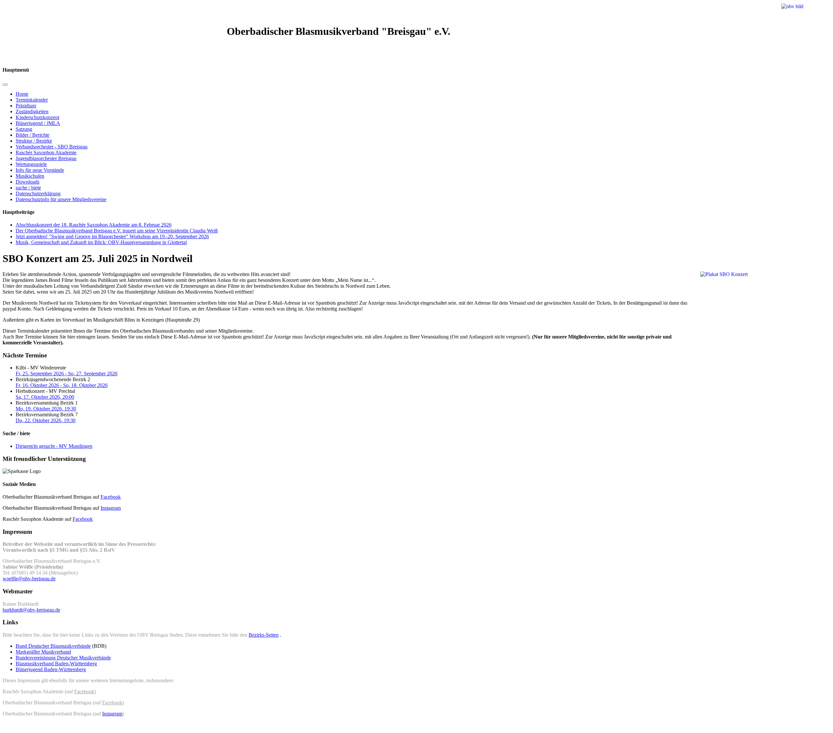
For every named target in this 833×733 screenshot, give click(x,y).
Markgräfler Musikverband (43, 652)
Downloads (27, 182)
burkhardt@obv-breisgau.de (31, 610)
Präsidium (26, 105)
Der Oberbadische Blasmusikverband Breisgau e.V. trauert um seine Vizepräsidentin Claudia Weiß (117, 230)
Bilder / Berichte (32, 135)
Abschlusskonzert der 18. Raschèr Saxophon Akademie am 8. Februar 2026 (93, 225)
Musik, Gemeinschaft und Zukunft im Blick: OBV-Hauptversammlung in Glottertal (101, 242)
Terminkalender (32, 100)
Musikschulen (30, 176)
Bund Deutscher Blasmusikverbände (53, 646)
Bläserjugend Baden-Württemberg (51, 669)
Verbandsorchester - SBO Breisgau (52, 146)
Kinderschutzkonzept (37, 117)
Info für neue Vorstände (40, 170)
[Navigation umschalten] (5, 85)
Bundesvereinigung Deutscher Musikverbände (63, 657)
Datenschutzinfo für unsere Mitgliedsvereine (61, 199)
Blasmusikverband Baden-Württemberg (56, 663)
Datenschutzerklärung (38, 193)
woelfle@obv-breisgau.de (29, 578)
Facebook (111, 497)
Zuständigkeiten (32, 111)
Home (22, 94)
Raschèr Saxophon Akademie (46, 152)
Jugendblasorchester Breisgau (46, 158)
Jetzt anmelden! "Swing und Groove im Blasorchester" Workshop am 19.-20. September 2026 (112, 236)
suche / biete (28, 187)
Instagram (111, 508)
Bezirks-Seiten (264, 635)
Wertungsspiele (31, 164)
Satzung (24, 129)
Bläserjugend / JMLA (38, 123)
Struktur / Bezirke (34, 141)
